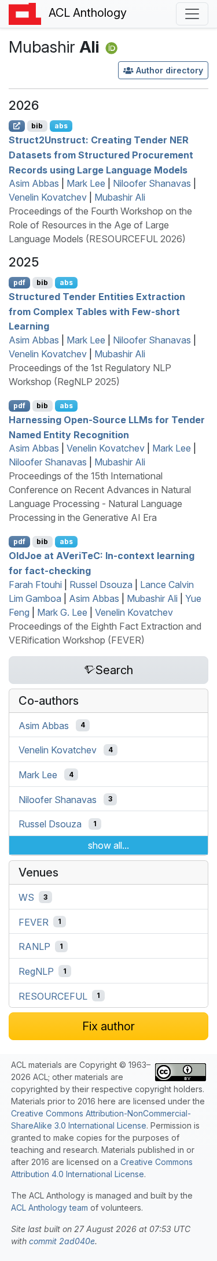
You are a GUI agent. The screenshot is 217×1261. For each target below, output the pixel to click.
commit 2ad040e (62, 1241)
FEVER (34, 921)
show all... (108, 845)
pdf (19, 282)
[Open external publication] (17, 126)
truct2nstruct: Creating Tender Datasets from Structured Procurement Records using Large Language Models (101, 154)
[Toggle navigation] (192, 13)
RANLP (34, 946)
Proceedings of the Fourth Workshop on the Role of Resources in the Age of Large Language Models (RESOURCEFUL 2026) (100, 225)
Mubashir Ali (119, 197)
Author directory (169, 70)
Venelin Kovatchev (48, 197)
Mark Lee (86, 183)
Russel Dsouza (101, 584)
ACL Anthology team (49, 1207)
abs (61, 125)
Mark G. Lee (62, 612)
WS (26, 897)
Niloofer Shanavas (152, 183)
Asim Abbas (34, 183)
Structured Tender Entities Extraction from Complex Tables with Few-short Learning (97, 311)
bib (37, 125)
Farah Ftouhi (35, 584)
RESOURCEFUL (53, 995)
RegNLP (36, 971)
